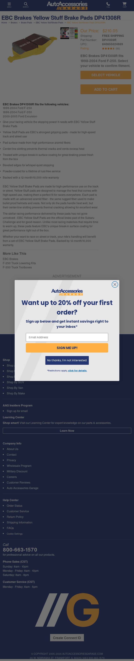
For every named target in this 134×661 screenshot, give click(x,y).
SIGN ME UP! (67, 347)
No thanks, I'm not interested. (67, 360)
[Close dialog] (115, 284)
